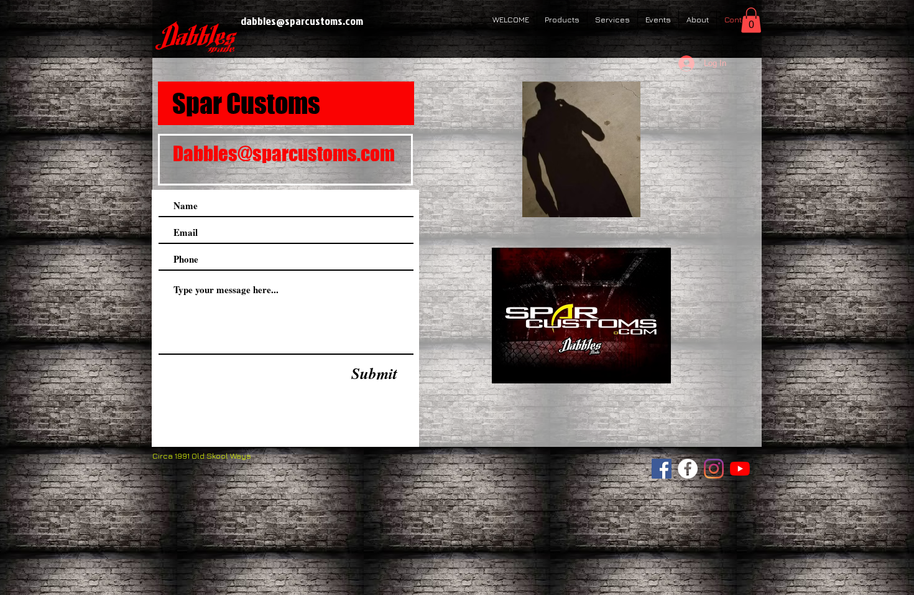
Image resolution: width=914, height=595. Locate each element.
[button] (751, 20)
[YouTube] (740, 469)
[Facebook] (662, 469)
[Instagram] (714, 469)
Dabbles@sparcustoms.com (284, 154)
